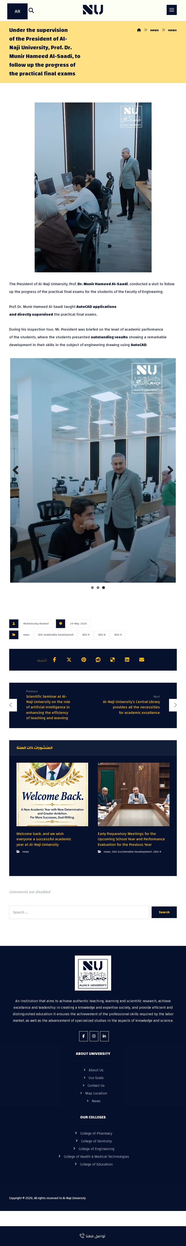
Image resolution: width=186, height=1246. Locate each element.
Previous (17, 478)
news (26, 647)
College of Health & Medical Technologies (96, 1169)
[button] (31, 10)
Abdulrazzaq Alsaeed (36, 636)
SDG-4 (85, 647)
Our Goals (96, 1090)
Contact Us (96, 1098)
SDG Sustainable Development (55, 647)
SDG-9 (118, 647)
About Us (96, 1082)
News (96, 1113)
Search (164, 924)
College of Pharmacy (96, 1146)
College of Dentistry (96, 1154)
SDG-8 (102, 647)
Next (168, 478)
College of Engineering (96, 1161)
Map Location (96, 1105)
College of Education (96, 1177)
